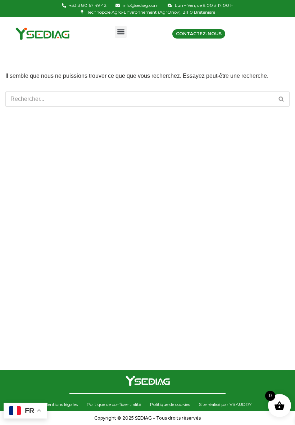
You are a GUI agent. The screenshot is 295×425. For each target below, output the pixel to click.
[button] (121, 32)
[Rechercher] (281, 99)
